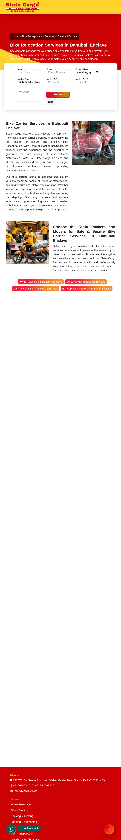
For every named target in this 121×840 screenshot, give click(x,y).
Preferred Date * (83, 69)
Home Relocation (21, 804)
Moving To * (52, 79)
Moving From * (24, 79)
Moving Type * (82, 79)
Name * (21, 69)
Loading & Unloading (24, 821)
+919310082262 (45, 785)
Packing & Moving (22, 816)
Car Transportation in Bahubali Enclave (36, 288)
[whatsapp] (11, 826)
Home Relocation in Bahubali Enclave (40, 281)
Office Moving (19, 810)
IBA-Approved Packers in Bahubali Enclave (86, 288)
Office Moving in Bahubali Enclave (86, 281)
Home (15, 36)
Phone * (50, 69)
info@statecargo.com (25, 790)
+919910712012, (24, 785)
